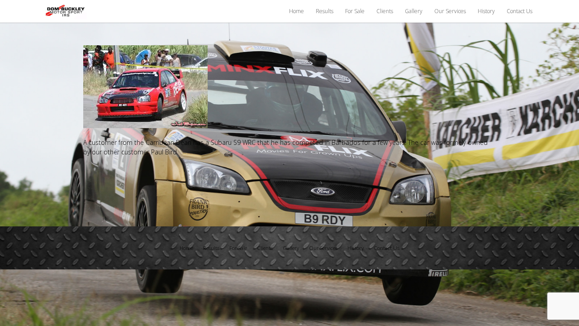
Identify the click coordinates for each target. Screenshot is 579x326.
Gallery (413, 11)
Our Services (450, 11)
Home (296, 11)
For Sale (355, 11)
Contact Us (519, 11)
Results (324, 11)
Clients (384, 11)
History (486, 11)
